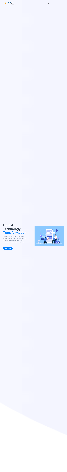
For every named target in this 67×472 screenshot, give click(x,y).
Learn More (8, 248)
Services (35, 3)
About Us (30, 3)
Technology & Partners (49, 3)
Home (25, 3)
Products (40, 3)
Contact (57, 3)
